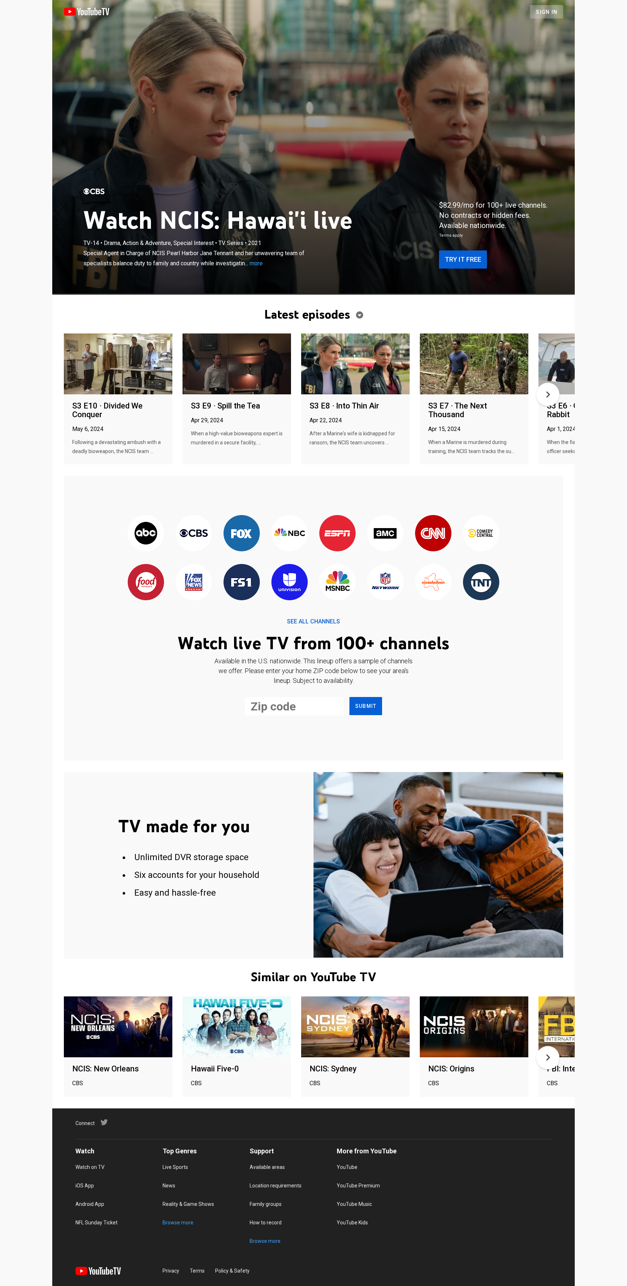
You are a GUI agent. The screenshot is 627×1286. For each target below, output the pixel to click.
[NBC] (290, 533)
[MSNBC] (337, 582)
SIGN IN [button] (546, 12)
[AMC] (385, 533)
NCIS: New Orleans (105, 1068)
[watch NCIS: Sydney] (355, 1027)
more (256, 263)
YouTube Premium (358, 1185)
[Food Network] (146, 582)
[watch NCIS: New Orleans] (118, 1027)
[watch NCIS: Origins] (474, 1027)
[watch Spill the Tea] (237, 364)
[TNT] (481, 582)
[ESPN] (337, 533)
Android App (89, 1204)
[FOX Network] (242, 533)
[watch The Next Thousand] (474, 364)
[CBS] (93, 191)
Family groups (266, 1204)
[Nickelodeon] (433, 582)
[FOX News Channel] (194, 582)
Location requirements (276, 1185)
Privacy (171, 1271)
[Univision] (290, 582)
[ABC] (146, 533)
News (169, 1185)
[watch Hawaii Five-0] (237, 1027)
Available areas (267, 1167)
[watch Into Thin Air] (355, 364)
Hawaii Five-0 (215, 1068)
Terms (197, 1271)
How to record (266, 1222)
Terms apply (451, 235)
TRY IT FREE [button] (463, 259)
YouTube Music (354, 1204)
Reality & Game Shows (188, 1204)
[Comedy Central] (481, 533)
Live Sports (175, 1167)
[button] (548, 394)
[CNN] (433, 533)
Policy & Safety (232, 1271)
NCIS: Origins (451, 1068)
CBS (77, 1083)
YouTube (347, 1167)
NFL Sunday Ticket (96, 1222)
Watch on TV (89, 1167)
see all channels (313, 621)
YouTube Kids (352, 1222)
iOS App (84, 1185)
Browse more (178, 1222)
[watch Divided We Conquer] (118, 364)
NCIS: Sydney (333, 1068)
